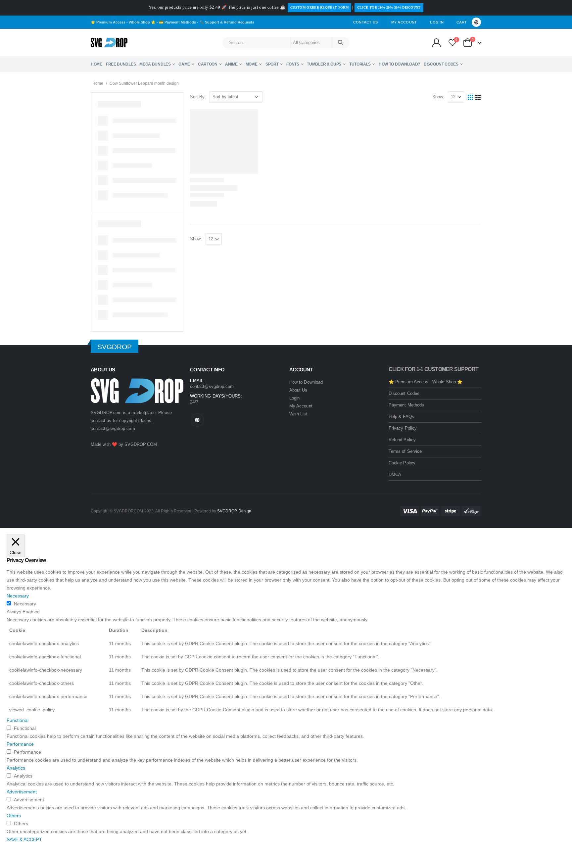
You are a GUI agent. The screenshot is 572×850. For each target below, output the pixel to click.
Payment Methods (406, 404)
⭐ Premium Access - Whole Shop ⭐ (123, 22)
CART (461, 22)
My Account (404, 22)
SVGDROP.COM (140, 444)
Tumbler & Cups (324, 64)
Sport (272, 64)
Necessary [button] (18, 595)
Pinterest (197, 420)
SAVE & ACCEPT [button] (24, 839)
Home (96, 64)
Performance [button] (20, 744)
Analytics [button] (16, 768)
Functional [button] (17, 720)
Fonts (292, 64)
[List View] (478, 97)
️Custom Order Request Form (319, 7)
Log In (437, 22)
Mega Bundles (154, 64)
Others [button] (14, 815)
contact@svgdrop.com (113, 428)
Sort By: (198, 96)
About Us (298, 390)
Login (294, 398)
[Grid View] (470, 97)
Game (184, 64)
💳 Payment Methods (177, 22)
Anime (231, 64)
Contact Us (365, 22)
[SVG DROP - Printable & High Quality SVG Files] (109, 43)
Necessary (25, 603)
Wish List (298, 413)
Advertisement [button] (22, 791)
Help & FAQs (401, 416)
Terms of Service (405, 451)
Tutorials (360, 64)
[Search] (341, 42)
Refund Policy (402, 439)
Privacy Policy (403, 428)
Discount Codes (441, 64)
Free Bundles (121, 64)
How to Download (306, 382)
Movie (252, 64)
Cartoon (207, 64)
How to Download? (399, 64)
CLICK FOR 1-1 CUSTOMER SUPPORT (433, 369)
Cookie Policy (402, 462)
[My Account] (436, 42)
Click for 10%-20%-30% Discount (389, 7)
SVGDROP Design (234, 511)
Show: (438, 96)
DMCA (395, 474)
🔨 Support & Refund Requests (226, 22)
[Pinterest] (476, 22)
